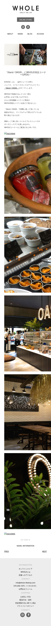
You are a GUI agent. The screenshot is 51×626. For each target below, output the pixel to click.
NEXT (44, 551)
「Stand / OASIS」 (11, 88)
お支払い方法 (25, 596)
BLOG (29, 33)
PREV (6, 551)
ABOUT (10, 33)
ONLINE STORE (25, 19)
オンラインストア (25, 568)
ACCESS (40, 33)
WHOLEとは (25, 572)
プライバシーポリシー (25, 606)
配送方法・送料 (25, 599)
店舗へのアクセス (25, 575)
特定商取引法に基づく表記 (25, 603)
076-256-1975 (19, 586)
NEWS (20, 33)
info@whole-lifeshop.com (25, 582)
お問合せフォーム (25, 589)
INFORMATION (28, 545)
